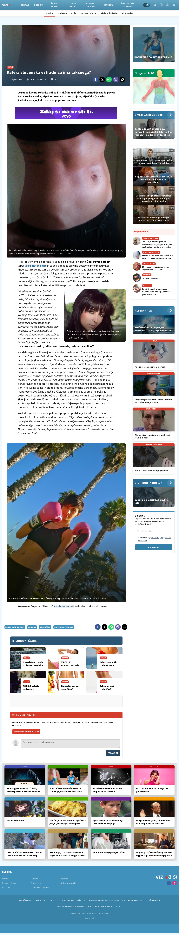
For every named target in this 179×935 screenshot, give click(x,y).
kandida (32, 627)
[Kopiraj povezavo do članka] (122, 79)
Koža (73, 13)
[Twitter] (102, 79)
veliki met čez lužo (36, 265)
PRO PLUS (54, 900)
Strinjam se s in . (154, 539)
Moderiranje (68, 900)
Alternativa (127, 13)
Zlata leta (73, 5)
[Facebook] (167, 4)
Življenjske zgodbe (127, 5)
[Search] (155, 5)
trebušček (45, 627)
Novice (49, 13)
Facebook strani (63, 606)
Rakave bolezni (88, 13)
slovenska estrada (63, 627)
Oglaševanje (25, 900)
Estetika (108, 4)
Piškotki (81, 900)
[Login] (174, 5)
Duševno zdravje (90, 5)
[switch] (146, 5)
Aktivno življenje (109, 13)
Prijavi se (113, 753)
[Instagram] (161, 4)
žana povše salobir (14, 627)
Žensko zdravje (55, 5)
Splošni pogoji (152, 900)
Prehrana (62, 13)
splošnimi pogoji (156, 537)
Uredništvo (40, 900)
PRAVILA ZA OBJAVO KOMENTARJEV (26, 731)
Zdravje (25, 4)
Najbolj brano (141, 231)
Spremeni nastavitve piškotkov (104, 900)
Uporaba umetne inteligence (108, 906)
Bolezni (38, 4)
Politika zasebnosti (132, 900)
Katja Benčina (16, 79)
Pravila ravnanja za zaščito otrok (74, 906)
